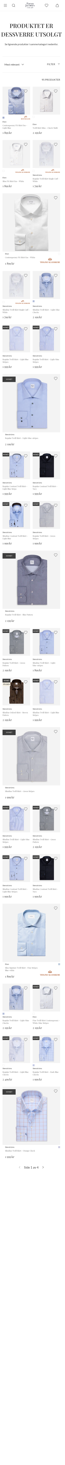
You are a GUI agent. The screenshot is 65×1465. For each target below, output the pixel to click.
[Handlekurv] (57, 5)
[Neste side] (43, 1167)
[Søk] (13, 5)
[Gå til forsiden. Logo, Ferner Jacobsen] (30, 5)
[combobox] (14, 64)
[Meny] (5, 5)
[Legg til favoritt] (26, 91)
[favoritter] (46, 5)
